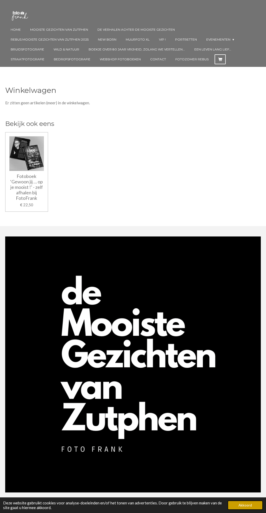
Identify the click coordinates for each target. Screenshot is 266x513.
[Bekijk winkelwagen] (220, 59)
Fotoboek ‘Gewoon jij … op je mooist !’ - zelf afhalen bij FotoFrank (26, 187)
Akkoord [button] (245, 505)
